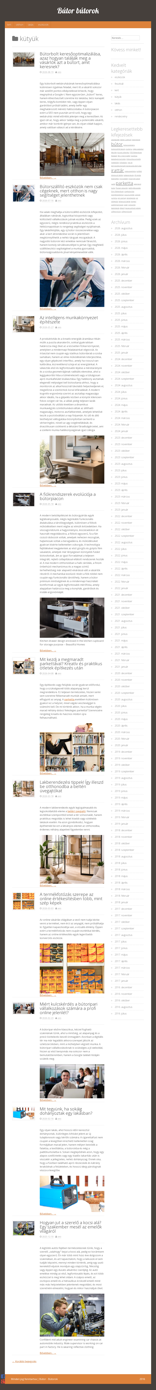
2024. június (121, 398)
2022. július (121, 549)
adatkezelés (115, 140)
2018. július (121, 863)
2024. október (122, 372)
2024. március (122, 418)
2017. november (123, 915)
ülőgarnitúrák (126, 211)
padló (113, 184)
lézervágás (115, 179)
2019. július (121, 784)
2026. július (121, 234)
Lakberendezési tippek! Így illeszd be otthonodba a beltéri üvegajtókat (71, 786)
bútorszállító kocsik (118, 149)
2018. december (123, 830)
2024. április (121, 411)
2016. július (121, 1013)
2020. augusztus (123, 699)
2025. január (121, 352)
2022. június (121, 555)
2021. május (121, 640)
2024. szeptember (124, 378)
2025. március (122, 339)
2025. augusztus (123, 306)
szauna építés (129, 195)
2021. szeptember (124, 614)
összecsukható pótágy (133, 208)
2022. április (121, 568)
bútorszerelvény (129, 145)
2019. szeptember (124, 771)
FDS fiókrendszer (136, 152)
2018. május (121, 876)
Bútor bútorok (78, 10)
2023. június (121, 477)
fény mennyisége (124, 156)
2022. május (121, 562)
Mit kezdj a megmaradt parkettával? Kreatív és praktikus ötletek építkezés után (71, 663)
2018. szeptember (124, 850)
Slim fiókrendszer (117, 191)
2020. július (121, 706)
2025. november (123, 287)
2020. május (121, 719)
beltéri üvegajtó (76, 811)
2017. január (121, 980)
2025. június (121, 320)
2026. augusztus (123, 228)
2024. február (122, 424)
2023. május (121, 483)
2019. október (122, 765)
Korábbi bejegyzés (24, 1361)
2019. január (121, 823)
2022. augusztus (123, 542)
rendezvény (121, 116)
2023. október (122, 450)
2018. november (123, 837)
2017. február (122, 974)
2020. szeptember (124, 693)
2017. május (121, 954)
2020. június (121, 712)
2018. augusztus (123, 856)
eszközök (43, 24)
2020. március (122, 732)
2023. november (123, 444)
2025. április (121, 333)
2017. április (121, 961)
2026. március (122, 261)
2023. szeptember (124, 457)
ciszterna (129, 149)
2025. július (121, 313)
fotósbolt (114, 156)
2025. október (122, 293)
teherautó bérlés (124, 201)
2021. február (122, 660)
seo (59, 72)
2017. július (121, 941)
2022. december (123, 516)
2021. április (121, 647)
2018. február (122, 895)
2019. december (123, 751)
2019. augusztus (123, 778)
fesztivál (119, 83)
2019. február (122, 817)
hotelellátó (115, 162)
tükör (126, 205)
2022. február (122, 581)
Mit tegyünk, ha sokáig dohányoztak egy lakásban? (66, 1111)
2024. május (121, 405)
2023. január (121, 509)
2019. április (121, 804)
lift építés (137, 175)
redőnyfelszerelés (134, 188)
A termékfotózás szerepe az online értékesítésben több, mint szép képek (71, 898)
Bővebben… (48, 177)
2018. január (121, 902)
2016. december (123, 987)
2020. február (122, 738)
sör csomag (122, 198)
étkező (122, 208)
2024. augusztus (123, 385)
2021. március (122, 653)
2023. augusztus (123, 464)
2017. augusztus (123, 935)
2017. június (121, 948)
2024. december (123, 359)
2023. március (122, 496)
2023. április (121, 490)
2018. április (121, 882)
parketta (69, 699)
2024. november (123, 365)
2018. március (122, 889)
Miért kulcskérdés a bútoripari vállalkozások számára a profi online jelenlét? (68, 1008)
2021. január (121, 666)
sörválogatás (131, 198)
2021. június (121, 634)
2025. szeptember (124, 300)
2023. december (123, 437)
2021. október (122, 607)
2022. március (122, 575)
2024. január (121, 431)
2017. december (123, 908)
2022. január (121, 588)
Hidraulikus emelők (133, 159)
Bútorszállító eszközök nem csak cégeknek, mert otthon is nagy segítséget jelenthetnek (71, 191)
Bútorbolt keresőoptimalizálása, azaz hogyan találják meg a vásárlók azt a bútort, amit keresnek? (70, 60)
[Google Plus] (3, 1381)
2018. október (122, 843)
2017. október (122, 922)
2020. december (123, 673)
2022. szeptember (124, 535)
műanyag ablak (134, 179)
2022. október (122, 529)
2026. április (121, 254)
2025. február (122, 346)
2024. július (121, 392)
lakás (31, 24)
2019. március (122, 810)
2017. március (122, 967)
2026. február (122, 267)
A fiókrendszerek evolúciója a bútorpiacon (68, 496)
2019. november (123, 758)
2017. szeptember (124, 928)
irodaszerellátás (130, 171)
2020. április (121, 725)
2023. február (122, 503)
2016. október (122, 1000)
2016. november (123, 994)
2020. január (121, 745)
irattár (117, 170)
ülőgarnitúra (116, 211)
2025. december (123, 280)
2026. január (121, 274)
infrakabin (123, 162)
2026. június (121, 241)
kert (9, 24)
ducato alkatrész (123, 152)
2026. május (121, 248)
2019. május (121, 797)
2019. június (121, 791)
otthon (19, 24)
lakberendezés (129, 175)
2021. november (123, 601)
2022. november (123, 522)
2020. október (122, 686)
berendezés (136, 140)
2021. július (121, 627)
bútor (117, 144)
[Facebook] (3, 1376)
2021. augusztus (123, 621)
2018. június (121, 869)
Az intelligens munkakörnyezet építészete (69, 320)
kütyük (118, 96)
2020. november (123, 679)
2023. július (121, 470)
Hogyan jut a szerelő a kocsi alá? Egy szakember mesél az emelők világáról (71, 1227)
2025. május (121, 326)
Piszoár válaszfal (122, 188)
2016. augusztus (123, 1007)
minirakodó (123, 179)
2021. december (123, 594)
